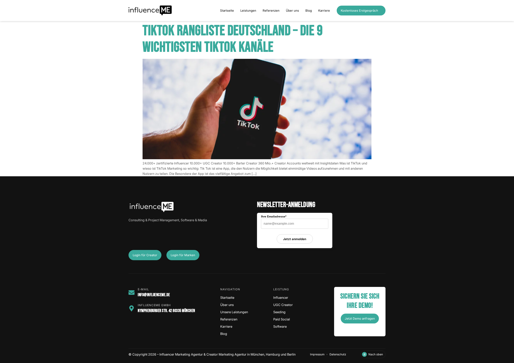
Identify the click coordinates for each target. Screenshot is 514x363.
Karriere (324, 10)
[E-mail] (131, 293)
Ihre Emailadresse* (273, 216)
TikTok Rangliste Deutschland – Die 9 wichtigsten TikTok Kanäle (233, 39)
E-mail (143, 289)
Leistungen (248, 10)
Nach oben (375, 354)
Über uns (292, 10)
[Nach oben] (364, 354)
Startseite (227, 10)
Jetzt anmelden (294, 239)
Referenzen (271, 10)
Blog (308, 10)
